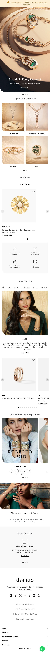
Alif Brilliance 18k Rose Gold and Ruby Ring (18, 398)
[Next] (47, 379)
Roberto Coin (20, 466)
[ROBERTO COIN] (20, 462)
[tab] (23, 94)
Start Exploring (25, 184)
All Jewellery (13, 133)
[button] (33, 192)
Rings (36, 166)
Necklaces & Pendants (36, 133)
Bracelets (13, 166)
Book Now (25, 555)
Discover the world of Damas (25, 513)
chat (42, 649)
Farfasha (6, 226)
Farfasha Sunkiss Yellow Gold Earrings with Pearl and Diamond (17, 231)
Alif (4, 395)
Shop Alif (25, 353)
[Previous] (2, 379)
